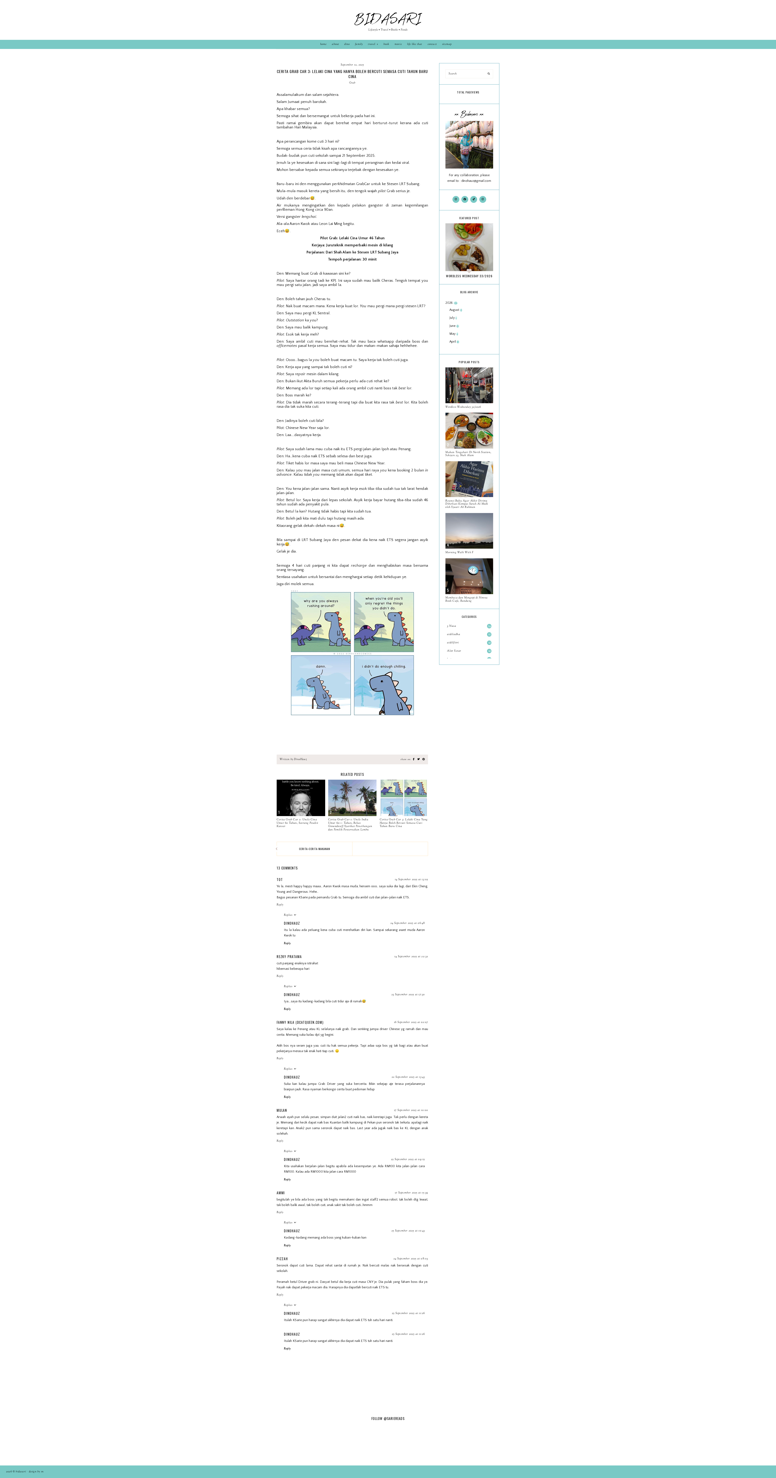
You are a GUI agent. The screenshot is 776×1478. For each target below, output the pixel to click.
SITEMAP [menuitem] (447, 44)
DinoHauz (292, 923)
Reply (280, 905)
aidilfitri (468, 643)
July (453, 318)
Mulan (282, 1110)
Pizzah (282, 1258)
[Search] (489, 74)
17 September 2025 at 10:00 (411, 1110)
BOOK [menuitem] (386, 44)
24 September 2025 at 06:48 (407, 923)
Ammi (281, 1192)
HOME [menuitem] (323, 44)
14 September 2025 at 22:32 (411, 956)
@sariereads (394, 1418)
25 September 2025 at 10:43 (408, 1231)
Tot (280, 879)
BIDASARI (388, 19)
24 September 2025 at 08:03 (410, 1259)
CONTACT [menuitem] (432, 44)
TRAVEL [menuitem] (371, 44)
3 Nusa (469, 626)
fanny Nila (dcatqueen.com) (300, 1022)
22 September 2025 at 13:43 (408, 1077)
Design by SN (36, 1472)
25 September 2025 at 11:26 (408, 1313)
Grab (352, 83)
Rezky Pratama (289, 956)
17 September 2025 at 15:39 (411, 1193)
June (454, 326)
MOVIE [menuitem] (398, 44)
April (454, 341)
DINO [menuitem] (347, 44)
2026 (451, 303)
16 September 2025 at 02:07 (411, 1022)
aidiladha (468, 634)
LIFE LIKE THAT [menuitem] (414, 44)
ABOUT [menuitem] (335, 44)
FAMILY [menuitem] (359, 44)
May (453, 334)
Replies (288, 915)
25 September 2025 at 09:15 (408, 1159)
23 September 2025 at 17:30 (408, 994)
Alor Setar (468, 651)
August (455, 310)
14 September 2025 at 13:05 (411, 879)
